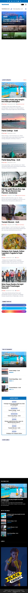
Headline (5, 16)
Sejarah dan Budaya (20, 224)
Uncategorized (14, 408)
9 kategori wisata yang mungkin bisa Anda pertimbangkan (13, 101)
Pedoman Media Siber (16, 591)
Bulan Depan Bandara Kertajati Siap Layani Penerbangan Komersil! (12, 286)
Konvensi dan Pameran (21, 195)
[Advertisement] (14, 57)
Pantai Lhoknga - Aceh (10, 131)
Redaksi (23, 591)
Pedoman (9, 591)
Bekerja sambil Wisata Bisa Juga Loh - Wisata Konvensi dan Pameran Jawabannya (13, 191)
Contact (4, 591)
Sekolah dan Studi (21, 104)
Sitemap (14, 592)
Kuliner (17, 257)
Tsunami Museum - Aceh (10, 222)
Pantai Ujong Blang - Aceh (11, 160)
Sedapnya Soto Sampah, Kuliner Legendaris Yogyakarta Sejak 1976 (13, 253)
